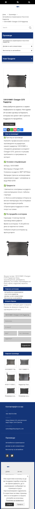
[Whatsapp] (12, 455)
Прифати (20, 504)
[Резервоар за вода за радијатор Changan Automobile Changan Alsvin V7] (10, 390)
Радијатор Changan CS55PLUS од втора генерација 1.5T (25, 384)
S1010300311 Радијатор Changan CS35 (11, 369)
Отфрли (9, 504)
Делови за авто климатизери (12, 46)
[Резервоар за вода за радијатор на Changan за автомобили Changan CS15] (24, 390)
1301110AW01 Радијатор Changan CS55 (25, 369)
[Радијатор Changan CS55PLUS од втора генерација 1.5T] (24, 377)
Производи (12, 14)
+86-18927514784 (11, 414)
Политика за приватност (15, 500)
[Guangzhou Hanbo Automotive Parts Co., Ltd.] (17, 7)
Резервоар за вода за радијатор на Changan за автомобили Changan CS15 (25, 396)
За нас (20, 471)
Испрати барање (9, 124)
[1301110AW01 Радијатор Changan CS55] (24, 362)
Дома (8, 471)
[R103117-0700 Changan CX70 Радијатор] (10, 377)
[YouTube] (7, 455)
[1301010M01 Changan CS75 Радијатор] (16, 81)
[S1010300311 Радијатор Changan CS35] (10, 362)
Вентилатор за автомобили (11, 50)
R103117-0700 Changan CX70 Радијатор (11, 384)
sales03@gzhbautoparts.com (15, 429)
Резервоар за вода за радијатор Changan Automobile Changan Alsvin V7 (11, 396)
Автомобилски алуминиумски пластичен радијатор (16, 18)
